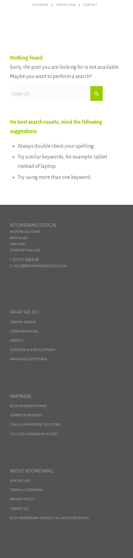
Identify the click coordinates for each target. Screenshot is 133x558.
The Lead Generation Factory (34, 434)
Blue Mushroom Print (28, 406)
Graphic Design (23, 322)
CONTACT (91, 4)
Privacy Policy (22, 499)
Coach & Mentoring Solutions (35, 424)
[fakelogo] (55, 21)
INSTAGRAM (66, 4)
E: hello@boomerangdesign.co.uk (38, 266)
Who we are (20, 480)
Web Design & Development (32, 350)
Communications (24, 331)
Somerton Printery (26, 415)
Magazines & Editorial (29, 359)
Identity (17, 340)
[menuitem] (40, 4)
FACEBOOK (40, 4)
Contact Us (19, 508)
